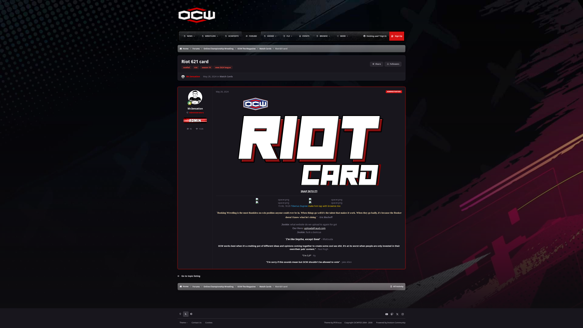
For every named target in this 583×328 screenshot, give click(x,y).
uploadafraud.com (315, 228)
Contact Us (196, 322)
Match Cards (226, 76)
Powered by (390, 322)
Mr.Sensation (195, 108)
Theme (183, 322)
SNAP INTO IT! (309, 191)
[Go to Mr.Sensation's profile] (183, 76)
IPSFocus (337, 322)
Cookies (208, 322)
